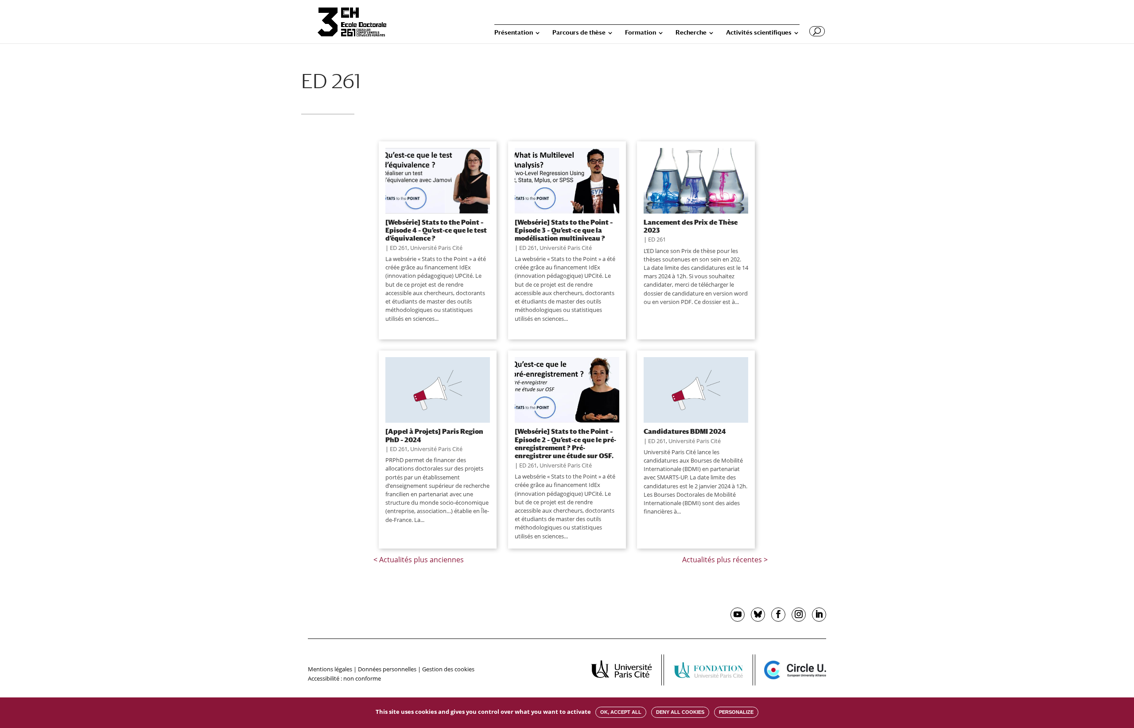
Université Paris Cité (436, 248)
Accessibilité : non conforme (344, 678)
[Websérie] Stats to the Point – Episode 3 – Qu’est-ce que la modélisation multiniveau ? (564, 230)
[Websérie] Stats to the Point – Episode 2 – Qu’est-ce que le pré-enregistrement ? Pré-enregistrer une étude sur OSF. (565, 443)
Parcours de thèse (579, 32)
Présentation (513, 32)
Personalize (736, 712)
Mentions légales (330, 669)
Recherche (691, 32)
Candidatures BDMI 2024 (685, 431)
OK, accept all (620, 712)
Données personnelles (387, 669)
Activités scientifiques (759, 32)
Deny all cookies (680, 712)
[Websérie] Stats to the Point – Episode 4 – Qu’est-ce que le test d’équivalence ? (436, 230)
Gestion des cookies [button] (448, 669)
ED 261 (399, 248)
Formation (640, 32)
